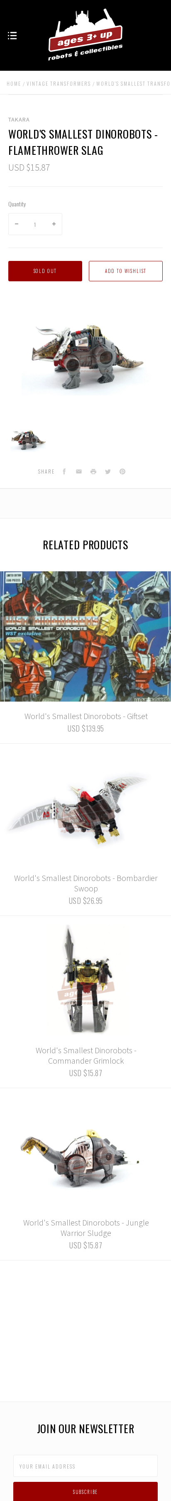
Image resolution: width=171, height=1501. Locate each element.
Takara (19, 119)
